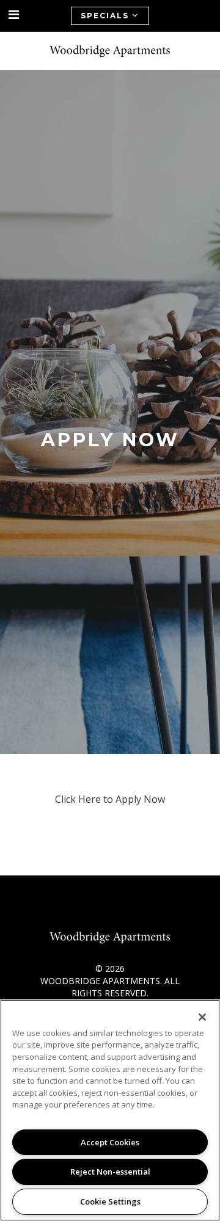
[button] (14, 15)
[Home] (110, 51)
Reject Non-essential (110, 1171)
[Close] (202, 1017)
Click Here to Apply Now (110, 799)
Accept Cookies (110, 1142)
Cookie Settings (110, 1201)
